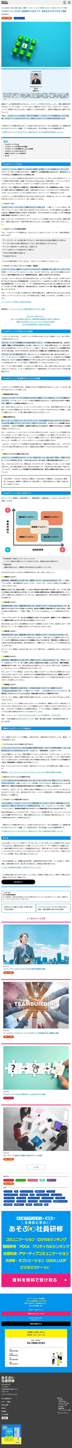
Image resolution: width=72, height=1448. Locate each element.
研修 (16, 1191)
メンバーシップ (21, 1201)
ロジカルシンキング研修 (63, 1403)
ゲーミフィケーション (26, 1191)
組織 (46, 1204)
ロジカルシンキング (45, 1201)
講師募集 (5, 1418)
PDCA (32, 1194)
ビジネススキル (9, 1180)
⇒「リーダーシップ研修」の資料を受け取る (16, 302)
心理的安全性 (8, 1204)
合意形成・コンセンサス (60, 1201)
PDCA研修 (60, 1400)
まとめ (7, 156)
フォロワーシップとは (12, 144)
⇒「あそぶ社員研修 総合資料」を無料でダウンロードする (21, 867)
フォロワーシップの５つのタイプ (15, 151)
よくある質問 (4, 1414)
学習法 (42, 1180)
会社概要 (3, 1411)
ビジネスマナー (60, 1198)
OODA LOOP (24, 1194)
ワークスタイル (33, 1180)
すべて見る (36, 1167)
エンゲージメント (9, 1198)
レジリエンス (50, 1191)
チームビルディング (48, 1198)
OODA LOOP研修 (62, 1401)
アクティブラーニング (42, 1194)
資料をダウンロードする (36, 1313)
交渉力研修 (60, 1406)
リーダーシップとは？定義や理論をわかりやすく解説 (27, 309)
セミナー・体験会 (5, 1401)
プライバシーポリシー (62, 1413)
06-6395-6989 (13, 1351)
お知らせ (3, 1408)
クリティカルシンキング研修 (64, 1410)
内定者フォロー (40, 1191)
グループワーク (21, 1198)
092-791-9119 (13, 1364)
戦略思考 (29, 1204)
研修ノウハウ (51, 1180)
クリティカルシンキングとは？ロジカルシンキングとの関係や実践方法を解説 (35, 772)
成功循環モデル (19, 1204)
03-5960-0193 (64, 2)
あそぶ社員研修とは (6, 1398)
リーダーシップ (33, 1201)
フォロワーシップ (9, 1201)
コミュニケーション (34, 1198)
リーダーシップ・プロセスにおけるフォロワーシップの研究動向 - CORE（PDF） (33, 715)
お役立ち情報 (4, 1405)
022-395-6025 (13, 1359)
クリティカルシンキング (11, 1194)
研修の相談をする (18, 882)
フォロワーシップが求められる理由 (16, 146)
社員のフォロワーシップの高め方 (15, 153)
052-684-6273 (13, 1355)
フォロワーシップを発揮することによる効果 (19, 149)
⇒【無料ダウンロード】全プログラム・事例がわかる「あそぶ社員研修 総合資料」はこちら (32, 132)
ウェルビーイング (56, 1194)
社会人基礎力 (38, 1204)
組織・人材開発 (9, 1183)
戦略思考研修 (61, 1408)
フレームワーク (21, 1180)
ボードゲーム (8, 1191)
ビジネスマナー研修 (62, 1405)
